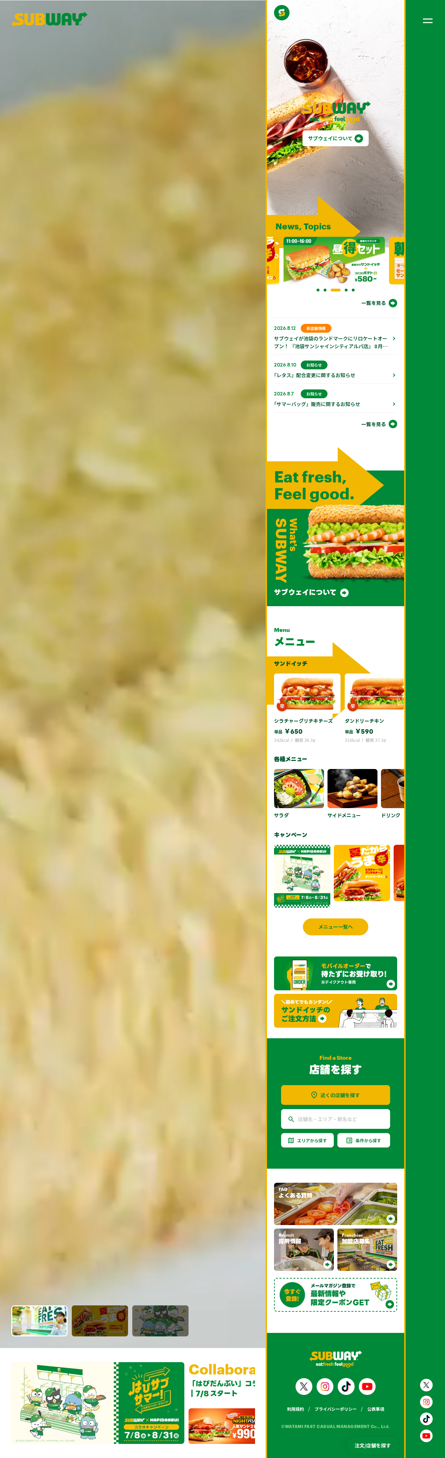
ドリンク (390, 815)
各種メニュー (290, 759)
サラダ (281, 815)
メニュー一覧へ (335, 926)
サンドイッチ (290, 663)
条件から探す (368, 1140)
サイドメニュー (344, 815)
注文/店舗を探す (373, 1445)
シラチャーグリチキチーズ (303, 721)
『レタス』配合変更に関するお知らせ (314, 375)
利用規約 (295, 1409)
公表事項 (375, 1409)
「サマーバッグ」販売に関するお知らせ (317, 403)
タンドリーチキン (364, 721)
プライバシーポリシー (335, 1409)
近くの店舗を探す (340, 1095)
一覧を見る (373, 303)
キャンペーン (290, 835)
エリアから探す (312, 1140)
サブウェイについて (330, 138)
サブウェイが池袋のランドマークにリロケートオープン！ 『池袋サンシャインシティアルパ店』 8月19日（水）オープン (330, 346)
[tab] (318, 290)
